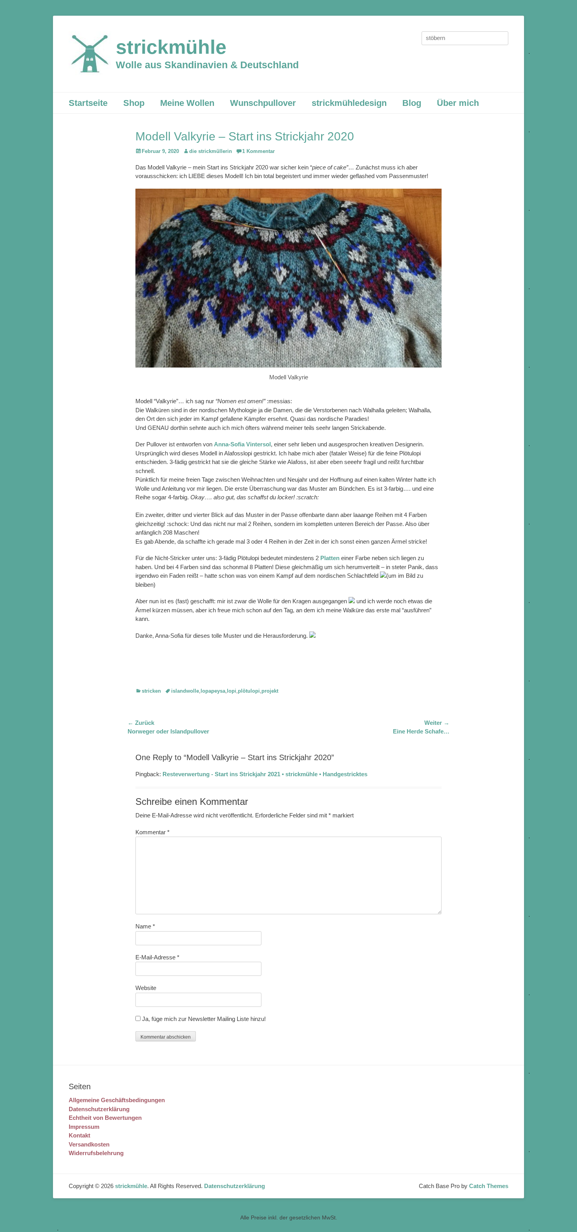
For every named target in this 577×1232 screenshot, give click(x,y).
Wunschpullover (263, 103)
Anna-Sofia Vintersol (242, 444)
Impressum (84, 1126)
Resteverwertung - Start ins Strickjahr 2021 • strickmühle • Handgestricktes (265, 774)
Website (145, 988)
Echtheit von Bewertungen (105, 1117)
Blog (411, 103)
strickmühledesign (349, 103)
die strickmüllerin (210, 151)
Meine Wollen (187, 103)
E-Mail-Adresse (157, 957)
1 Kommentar (258, 151)
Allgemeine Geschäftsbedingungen (117, 1100)
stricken (151, 691)
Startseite (88, 103)
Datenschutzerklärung (99, 1109)
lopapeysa (213, 691)
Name (145, 926)
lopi (231, 691)
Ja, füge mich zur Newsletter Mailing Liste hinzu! (203, 1018)
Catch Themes (488, 1186)
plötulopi (249, 691)
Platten (330, 558)
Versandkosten (89, 1144)
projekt (269, 691)
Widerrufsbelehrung (96, 1153)
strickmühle (171, 47)
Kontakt (79, 1135)
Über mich (458, 103)
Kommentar (152, 832)
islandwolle (185, 691)
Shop (133, 103)
